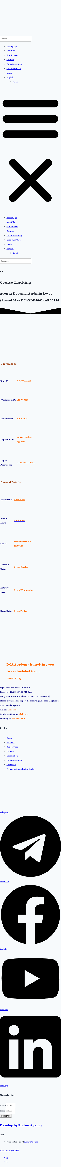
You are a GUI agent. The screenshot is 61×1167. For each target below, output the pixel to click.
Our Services (12, 55)
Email (3, 1111)
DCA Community (14, 64)
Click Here (19, 500)
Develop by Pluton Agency (21, 1125)
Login (9, 73)
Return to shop (31, 1142)
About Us (11, 51)
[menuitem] (10, 77)
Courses (10, 60)
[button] (30, 150)
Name (3, 1105)
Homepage (12, 46)
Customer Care (14, 69)
